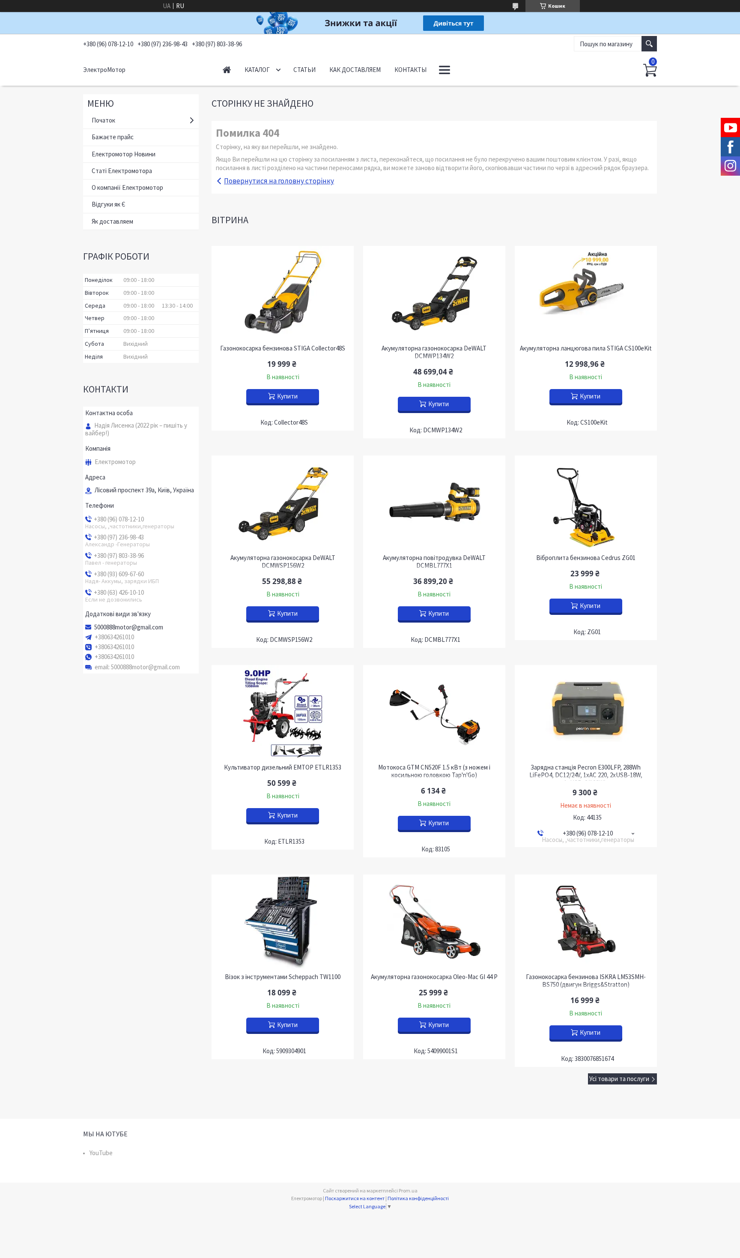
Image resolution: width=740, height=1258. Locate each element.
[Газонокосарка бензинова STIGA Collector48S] (283, 293)
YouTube (101, 1153)
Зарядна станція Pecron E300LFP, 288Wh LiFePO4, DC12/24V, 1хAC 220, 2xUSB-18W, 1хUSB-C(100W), (585, 775)
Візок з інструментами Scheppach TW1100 (282, 977)
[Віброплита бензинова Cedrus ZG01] (586, 502)
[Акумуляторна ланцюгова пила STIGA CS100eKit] (586, 293)
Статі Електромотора (122, 171)
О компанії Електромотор (127, 187)
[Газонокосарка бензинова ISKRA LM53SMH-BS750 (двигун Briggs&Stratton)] (586, 922)
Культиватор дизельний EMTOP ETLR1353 (282, 767)
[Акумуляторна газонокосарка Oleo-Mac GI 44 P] (434, 922)
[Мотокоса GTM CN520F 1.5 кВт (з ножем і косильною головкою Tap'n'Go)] (434, 712)
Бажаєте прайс (113, 137)
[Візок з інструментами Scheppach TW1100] (283, 922)
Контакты (410, 70)
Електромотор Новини (123, 154)
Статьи (304, 70)
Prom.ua (408, 1190)
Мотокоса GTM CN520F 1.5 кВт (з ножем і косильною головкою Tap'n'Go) (434, 771)
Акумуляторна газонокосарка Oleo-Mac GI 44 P (434, 977)
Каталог (257, 70)
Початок (103, 120)
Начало (226, 69)
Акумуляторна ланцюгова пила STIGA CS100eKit (586, 348)
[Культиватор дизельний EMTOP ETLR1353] (283, 712)
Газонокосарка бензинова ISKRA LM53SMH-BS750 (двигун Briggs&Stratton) (586, 980)
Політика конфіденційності (418, 1198)
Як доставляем (112, 221)
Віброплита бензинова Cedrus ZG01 (586, 558)
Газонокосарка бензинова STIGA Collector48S (282, 348)
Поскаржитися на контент (355, 1198)
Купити (287, 396)
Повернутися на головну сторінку (279, 181)
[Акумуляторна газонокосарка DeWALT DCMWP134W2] (434, 293)
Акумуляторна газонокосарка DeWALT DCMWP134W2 (434, 352)
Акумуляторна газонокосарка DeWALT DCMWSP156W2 (282, 561)
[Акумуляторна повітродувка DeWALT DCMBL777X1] (434, 502)
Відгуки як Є (108, 204)
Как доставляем (355, 70)
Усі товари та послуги (619, 1079)
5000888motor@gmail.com (128, 627)
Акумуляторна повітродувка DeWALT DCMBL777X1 (434, 561)
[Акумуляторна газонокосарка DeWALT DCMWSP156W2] (283, 502)
